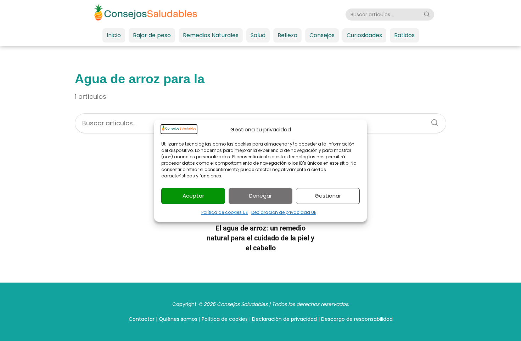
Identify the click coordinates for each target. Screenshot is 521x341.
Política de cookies (225, 319)
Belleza (287, 35)
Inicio (114, 35)
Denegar (260, 195)
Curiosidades (364, 35)
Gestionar (328, 195)
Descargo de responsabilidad (357, 319)
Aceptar (193, 195)
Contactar (142, 319)
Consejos (322, 35)
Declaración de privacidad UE (283, 212)
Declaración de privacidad (284, 319)
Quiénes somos (178, 319)
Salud (258, 35)
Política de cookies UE (224, 212)
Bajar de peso (152, 35)
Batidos (404, 35)
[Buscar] (426, 14)
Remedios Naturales (211, 35)
